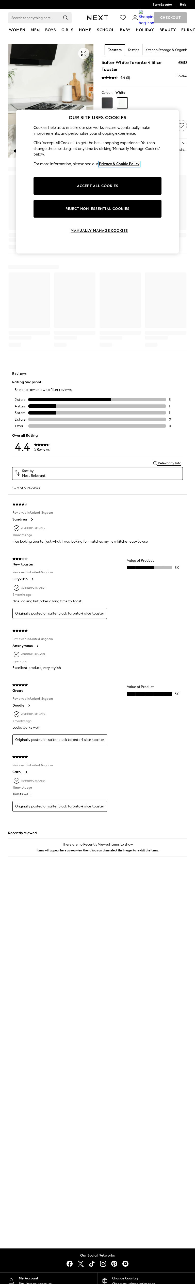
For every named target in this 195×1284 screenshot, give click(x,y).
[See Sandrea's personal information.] (32, 519)
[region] (97, 182)
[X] (80, 1263)
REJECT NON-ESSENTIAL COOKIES (97, 209)
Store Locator (162, 4)
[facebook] (69, 1263)
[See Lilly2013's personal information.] (32, 579)
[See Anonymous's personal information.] (37, 646)
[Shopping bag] (147, 17)
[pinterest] (114, 1263)
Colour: (107, 92)
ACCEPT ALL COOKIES (97, 186)
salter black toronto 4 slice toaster (76, 613)
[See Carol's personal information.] (26, 772)
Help (183, 4)
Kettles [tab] (133, 50)
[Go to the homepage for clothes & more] (97, 17)
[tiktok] (92, 1263)
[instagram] (103, 1263)
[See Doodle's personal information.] (29, 706)
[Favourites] (122, 17)
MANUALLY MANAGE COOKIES (99, 230)
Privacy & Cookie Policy (119, 164)
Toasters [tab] (115, 50)
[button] (15, 150)
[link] (135, 17)
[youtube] (125, 1263)
